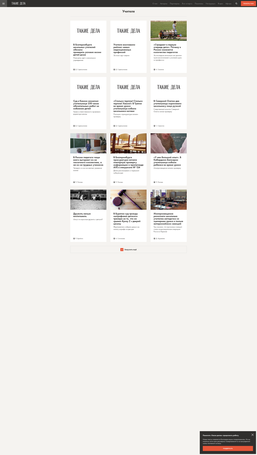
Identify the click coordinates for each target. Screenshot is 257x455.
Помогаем (199, 3)
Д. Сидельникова (81, 69)
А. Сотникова (120, 238)
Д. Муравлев (160, 238)
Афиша (228, 3)
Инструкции (210, 3)
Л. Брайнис (79, 238)
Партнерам (174, 3)
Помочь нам (248, 3)
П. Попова (79, 182)
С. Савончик (160, 126)
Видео (220, 3)
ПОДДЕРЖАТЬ (228, 448)
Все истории (187, 3)
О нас (155, 3)
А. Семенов (160, 69)
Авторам (163, 3)
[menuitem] (3, 3)
